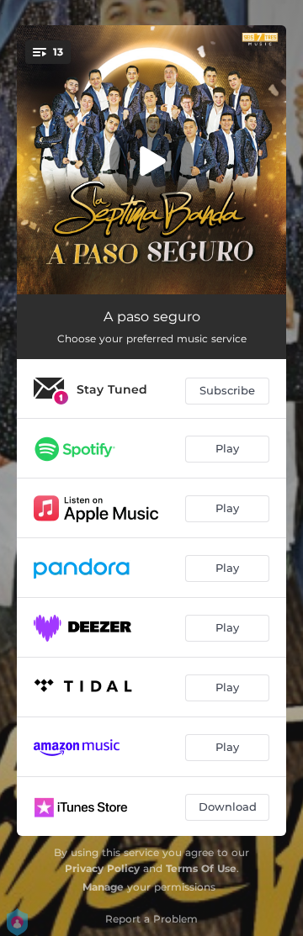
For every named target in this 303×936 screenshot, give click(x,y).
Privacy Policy (102, 868)
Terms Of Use (201, 868)
